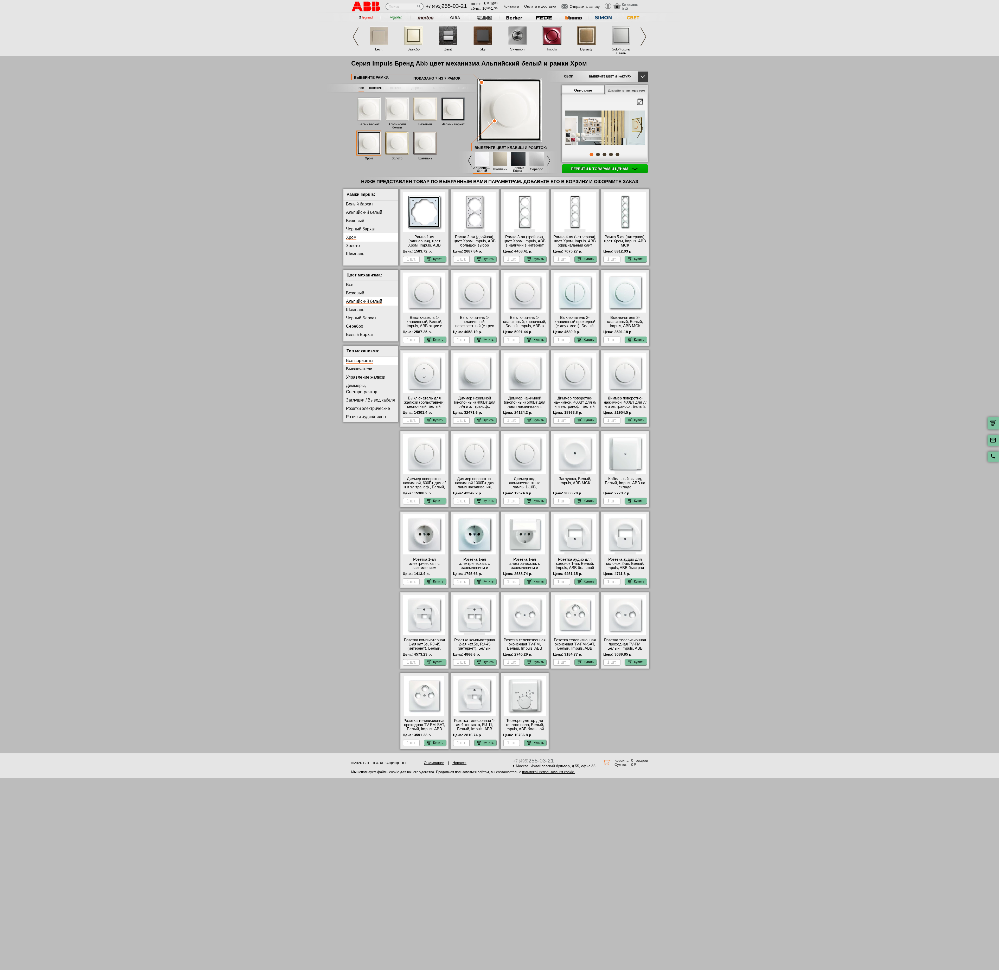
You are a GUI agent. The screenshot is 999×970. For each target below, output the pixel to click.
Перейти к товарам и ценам (600, 169)
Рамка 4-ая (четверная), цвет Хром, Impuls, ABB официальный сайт (574, 241)
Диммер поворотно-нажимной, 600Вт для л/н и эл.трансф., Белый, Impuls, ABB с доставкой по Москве (424, 487)
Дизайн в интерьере (626, 90)
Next (643, 36)
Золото (397, 158)
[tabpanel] (605, 128)
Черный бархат (453, 124)
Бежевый (425, 124)
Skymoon (517, 49)
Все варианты (359, 360)
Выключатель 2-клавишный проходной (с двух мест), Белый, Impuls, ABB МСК (575, 323)
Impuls (552, 49)
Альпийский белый (397, 126)
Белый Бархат (360, 334)
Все (349, 284)
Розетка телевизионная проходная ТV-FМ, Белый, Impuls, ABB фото (625, 646)
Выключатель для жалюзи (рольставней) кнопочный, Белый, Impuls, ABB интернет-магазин (424, 406)
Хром (369, 158)
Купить (438, 259)
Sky (483, 49)
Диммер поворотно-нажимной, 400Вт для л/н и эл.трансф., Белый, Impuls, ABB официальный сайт (575, 406)
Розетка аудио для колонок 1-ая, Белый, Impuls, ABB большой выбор (575, 565)
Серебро (536, 169)
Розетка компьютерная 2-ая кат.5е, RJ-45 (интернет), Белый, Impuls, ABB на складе (474, 646)
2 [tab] (597, 154)
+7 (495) (446, 6)
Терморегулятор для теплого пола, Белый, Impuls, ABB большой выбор (524, 727)
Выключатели (359, 369)
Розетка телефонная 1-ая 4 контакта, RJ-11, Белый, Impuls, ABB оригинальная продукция (474, 729)
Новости (459, 763)
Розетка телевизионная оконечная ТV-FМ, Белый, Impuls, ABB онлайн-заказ (525, 646)
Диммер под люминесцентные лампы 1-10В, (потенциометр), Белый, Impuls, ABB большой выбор (524, 489)
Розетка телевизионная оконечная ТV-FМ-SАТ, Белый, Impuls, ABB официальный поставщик (575, 648)
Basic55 (413, 49)
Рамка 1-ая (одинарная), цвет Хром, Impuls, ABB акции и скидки (424, 243)
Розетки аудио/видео (366, 417)
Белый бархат (369, 124)
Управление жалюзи (365, 377)
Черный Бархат (518, 169)
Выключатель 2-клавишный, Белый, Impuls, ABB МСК (625, 321)
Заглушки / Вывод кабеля (370, 400)
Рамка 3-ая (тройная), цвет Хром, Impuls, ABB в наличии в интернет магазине (525, 243)
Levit (378, 49)
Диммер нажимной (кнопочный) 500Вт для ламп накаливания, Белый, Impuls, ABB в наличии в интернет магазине (524, 408)
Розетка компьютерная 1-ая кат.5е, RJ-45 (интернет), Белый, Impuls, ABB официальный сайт (424, 648)
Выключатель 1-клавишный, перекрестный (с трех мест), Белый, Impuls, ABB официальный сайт (474, 325)
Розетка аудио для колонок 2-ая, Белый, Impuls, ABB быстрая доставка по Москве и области (625, 567)
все (361, 88)
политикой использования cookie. (548, 772)
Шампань (425, 158)
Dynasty (586, 49)
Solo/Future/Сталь (621, 51)
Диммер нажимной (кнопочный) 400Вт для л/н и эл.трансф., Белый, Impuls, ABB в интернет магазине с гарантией (474, 408)
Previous (356, 36)
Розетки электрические (368, 408)
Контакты (511, 6)
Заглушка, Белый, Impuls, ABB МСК (575, 481)
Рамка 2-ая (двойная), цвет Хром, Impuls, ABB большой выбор (475, 241)
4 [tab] (610, 154)
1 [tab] (591, 154)
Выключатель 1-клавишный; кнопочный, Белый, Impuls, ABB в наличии (524, 323)
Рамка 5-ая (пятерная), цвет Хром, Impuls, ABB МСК (625, 241)
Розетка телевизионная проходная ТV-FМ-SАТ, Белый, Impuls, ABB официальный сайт (424, 727)
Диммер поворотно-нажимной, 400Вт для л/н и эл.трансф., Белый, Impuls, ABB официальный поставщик (625, 408)
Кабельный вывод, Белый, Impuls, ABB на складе (625, 483)
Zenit (448, 49)
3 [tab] (604, 154)
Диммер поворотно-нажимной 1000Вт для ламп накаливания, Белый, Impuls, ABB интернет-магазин (474, 487)
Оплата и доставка (540, 6)
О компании (434, 763)
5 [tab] (617, 154)
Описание (583, 90)
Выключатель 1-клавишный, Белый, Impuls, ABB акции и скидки (424, 323)
